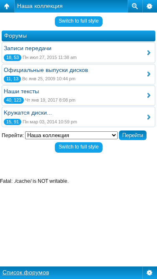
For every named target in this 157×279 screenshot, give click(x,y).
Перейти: (13, 135)
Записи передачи (27, 48)
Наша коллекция (40, 6)
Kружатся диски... (28, 112)
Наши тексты (21, 91)
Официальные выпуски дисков (46, 70)
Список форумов (26, 272)
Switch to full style (79, 21)
